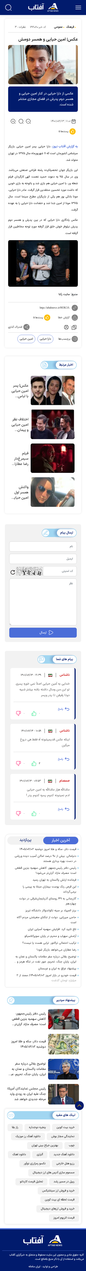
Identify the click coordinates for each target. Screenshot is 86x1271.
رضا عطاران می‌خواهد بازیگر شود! (56, 950)
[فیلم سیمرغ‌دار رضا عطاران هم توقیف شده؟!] (53, 458)
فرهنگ (70, 27)
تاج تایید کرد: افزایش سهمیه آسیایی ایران (52, 929)
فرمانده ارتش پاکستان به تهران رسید (54, 880)
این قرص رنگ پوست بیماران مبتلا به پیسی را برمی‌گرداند (49, 889)
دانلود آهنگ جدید (64, 1154)
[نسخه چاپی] (66, 327)
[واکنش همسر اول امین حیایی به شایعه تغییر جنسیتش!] (53, 492)
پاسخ (60, 709)
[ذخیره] (74, 327)
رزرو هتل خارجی (65, 1163)
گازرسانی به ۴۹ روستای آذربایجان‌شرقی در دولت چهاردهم (47, 901)
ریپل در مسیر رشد (64, 1181)
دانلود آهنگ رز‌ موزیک (28, 1136)
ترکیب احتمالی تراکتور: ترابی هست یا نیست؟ (49, 943)
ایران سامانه (34, 1267)
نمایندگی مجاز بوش (63, 1136)
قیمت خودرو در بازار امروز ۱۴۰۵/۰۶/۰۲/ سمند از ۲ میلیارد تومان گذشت (46, 978)
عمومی (58, 27)
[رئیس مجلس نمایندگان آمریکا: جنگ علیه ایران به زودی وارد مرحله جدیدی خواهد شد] (62, 1093)
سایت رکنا (64, 294)
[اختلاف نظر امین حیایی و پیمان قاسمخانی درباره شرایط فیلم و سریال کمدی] (53, 424)
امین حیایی (26, 339)
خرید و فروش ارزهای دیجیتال (58, 1209)
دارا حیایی (45, 339)
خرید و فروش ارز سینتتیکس (58, 1191)
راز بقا (15, 1127)
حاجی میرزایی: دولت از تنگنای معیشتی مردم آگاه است (46, 920)
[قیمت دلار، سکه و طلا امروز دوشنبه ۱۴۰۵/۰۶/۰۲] (62, 1043)
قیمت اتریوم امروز (64, 1218)
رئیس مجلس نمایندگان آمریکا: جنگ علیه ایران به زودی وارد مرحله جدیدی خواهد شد (26, 1094)
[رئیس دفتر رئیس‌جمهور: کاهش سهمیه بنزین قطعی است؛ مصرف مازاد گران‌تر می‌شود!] (62, 1018)
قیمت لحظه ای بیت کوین (60, 1200)
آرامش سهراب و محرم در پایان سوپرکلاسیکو (50, 936)
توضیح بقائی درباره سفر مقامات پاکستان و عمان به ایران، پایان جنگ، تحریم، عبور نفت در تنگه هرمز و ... (45, 959)
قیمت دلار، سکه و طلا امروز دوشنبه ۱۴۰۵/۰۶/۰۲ (47, 849)
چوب (72, 1145)
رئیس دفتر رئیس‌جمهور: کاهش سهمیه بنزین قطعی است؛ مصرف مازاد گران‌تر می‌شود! (45, 870)
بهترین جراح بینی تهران (45, 1145)
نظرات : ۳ (20, 27)
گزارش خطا (63, 318)
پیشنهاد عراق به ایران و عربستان (57, 968)
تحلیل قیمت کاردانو (31, 1181)
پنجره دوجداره (37, 1127)
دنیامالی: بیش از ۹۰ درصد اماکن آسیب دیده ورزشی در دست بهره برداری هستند (45, 858)
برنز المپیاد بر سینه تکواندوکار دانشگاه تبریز (50, 910)
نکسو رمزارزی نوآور (35, 1163)
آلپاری (40, 1154)
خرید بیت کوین (65, 1127)
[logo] (44, 7)
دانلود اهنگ (19, 1154)
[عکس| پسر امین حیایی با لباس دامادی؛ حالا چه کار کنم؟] (53, 390)
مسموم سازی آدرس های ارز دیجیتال (54, 1172)
